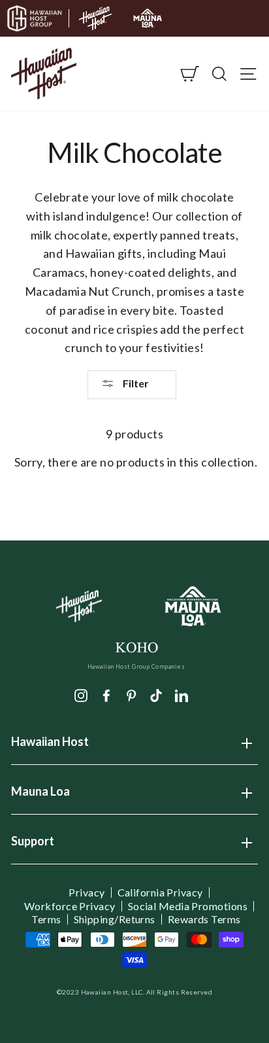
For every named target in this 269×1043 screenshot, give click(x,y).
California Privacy (160, 892)
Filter (135, 383)
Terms (46, 919)
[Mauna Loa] (194, 606)
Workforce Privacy (70, 906)
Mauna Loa (40, 795)
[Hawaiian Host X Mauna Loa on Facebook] (106, 694)
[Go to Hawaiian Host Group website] (35, 18)
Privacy (86, 892)
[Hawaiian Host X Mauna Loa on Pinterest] (131, 694)
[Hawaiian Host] (79, 606)
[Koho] (136, 646)
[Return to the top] (220, 994)
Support (32, 845)
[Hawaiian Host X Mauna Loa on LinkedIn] (181, 694)
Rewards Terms (204, 919)
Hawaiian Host (50, 746)
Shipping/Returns (114, 919)
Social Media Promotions (187, 906)
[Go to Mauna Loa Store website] (147, 18)
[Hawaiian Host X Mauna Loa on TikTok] (156, 694)
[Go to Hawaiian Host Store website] (95, 18)
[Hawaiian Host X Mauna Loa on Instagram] (80, 694)
